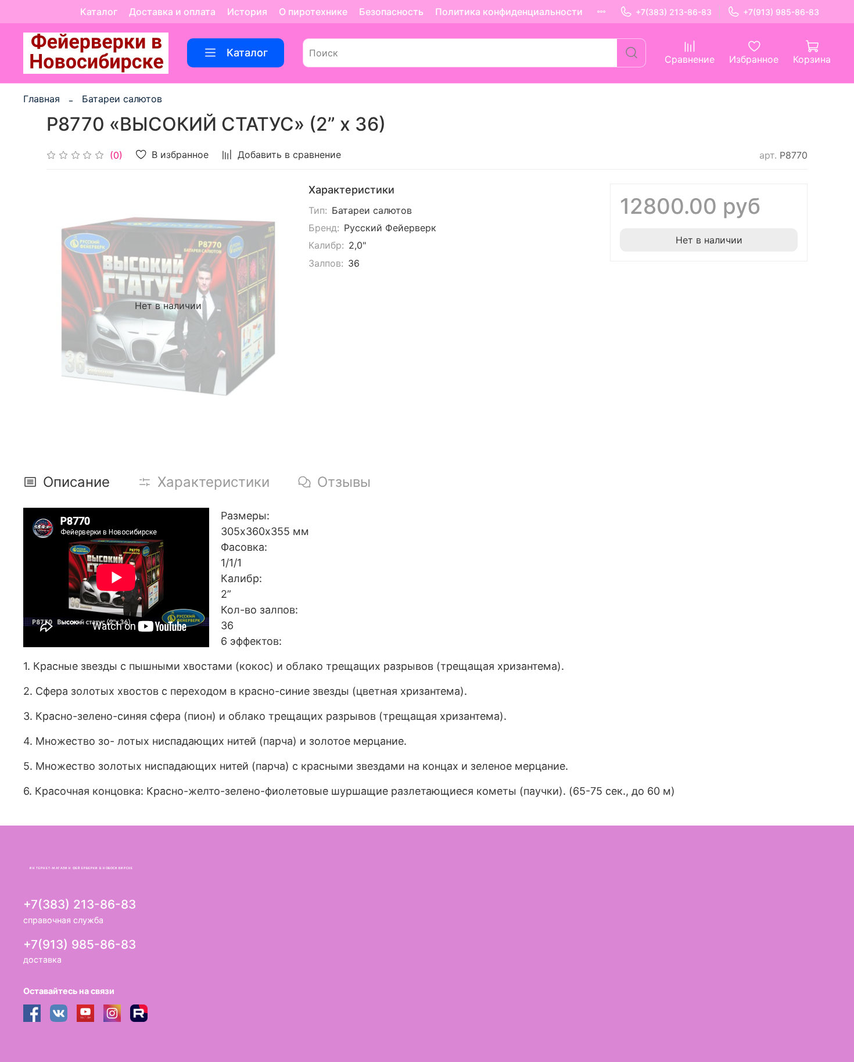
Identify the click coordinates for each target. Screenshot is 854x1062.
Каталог (98, 11)
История (247, 11)
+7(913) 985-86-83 (781, 12)
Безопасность (391, 11)
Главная (41, 99)
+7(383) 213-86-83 (674, 12)
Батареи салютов (122, 99)
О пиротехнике (313, 11)
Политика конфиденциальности (509, 11)
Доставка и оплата (172, 11)
